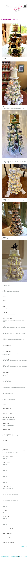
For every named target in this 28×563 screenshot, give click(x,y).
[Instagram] (16, 550)
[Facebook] (14, 550)
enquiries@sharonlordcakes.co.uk (10, 556)
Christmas (24, 546)
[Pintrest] (11, 550)
